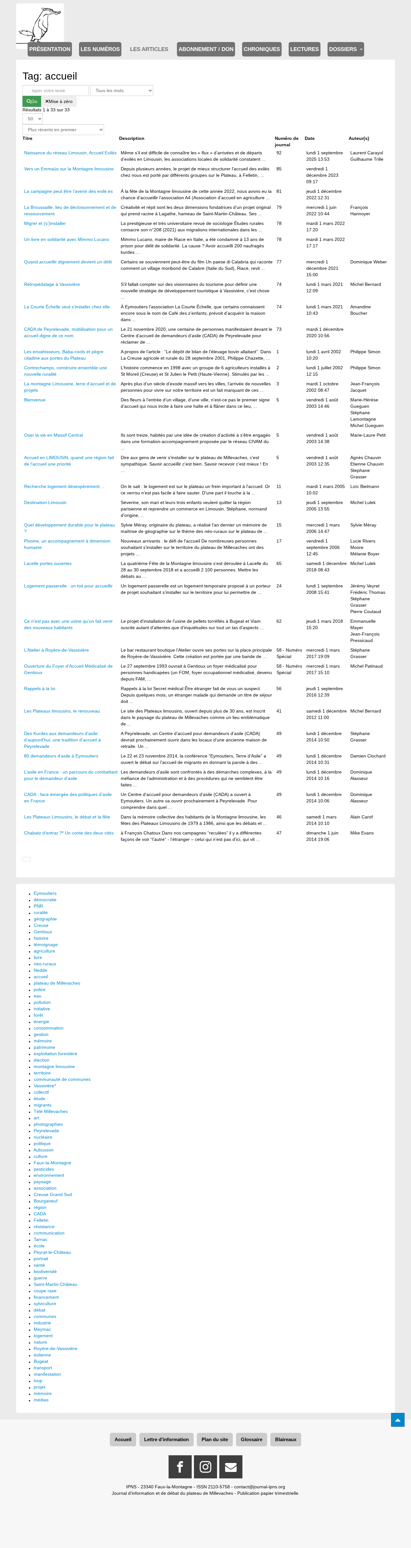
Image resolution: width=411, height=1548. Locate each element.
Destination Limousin (45, 502)
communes (45, 1316)
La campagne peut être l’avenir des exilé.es (68, 191)
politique (42, 1143)
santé (39, 1265)
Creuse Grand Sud (53, 1194)
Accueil (123, 1439)
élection (41, 1060)
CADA (40, 1213)
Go (34, 101)
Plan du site (215, 1439)
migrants (42, 1105)
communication (49, 1233)
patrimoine (44, 1047)
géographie (45, 918)
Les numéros (100, 49)
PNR (38, 906)
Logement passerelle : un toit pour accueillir (68, 585)
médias (41, 1399)
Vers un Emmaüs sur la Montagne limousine (69, 168)
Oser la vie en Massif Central (53, 435)
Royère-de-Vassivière (55, 1348)
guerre (40, 1277)
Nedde (40, 970)
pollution (42, 1002)
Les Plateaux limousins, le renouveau (62, 711)
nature (40, 1342)
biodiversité (45, 1271)
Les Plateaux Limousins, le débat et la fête (67, 816)
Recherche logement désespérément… (64, 486)
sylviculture (45, 1303)
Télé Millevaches (51, 1111)
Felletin (41, 1220)
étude (39, 1098)
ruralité (41, 912)
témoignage (46, 944)
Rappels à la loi (39, 688)
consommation (49, 1028)
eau (37, 995)
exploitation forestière (55, 1053)
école (39, 1245)
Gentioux (43, 931)
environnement (49, 1175)
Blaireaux (285, 1439)
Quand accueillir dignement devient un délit (68, 261)
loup (38, 1380)
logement (43, 1335)
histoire (41, 938)
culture (41, 1156)
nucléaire (43, 1137)
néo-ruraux (45, 963)
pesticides (44, 1169)
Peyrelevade (46, 1130)
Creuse (41, 925)
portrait (41, 1258)
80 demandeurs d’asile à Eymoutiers (61, 755)
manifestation (47, 1374)
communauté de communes (62, 1079)
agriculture (44, 951)
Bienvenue (35, 399)
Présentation (49, 49)
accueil (41, 976)
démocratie (45, 899)
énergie (41, 1021)
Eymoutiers (45, 893)
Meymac (42, 1329)
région (40, 1207)
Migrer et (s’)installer (45, 223)
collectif (41, 1092)
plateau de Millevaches (57, 983)
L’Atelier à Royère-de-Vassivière (56, 650)
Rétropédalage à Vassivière (52, 284)
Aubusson (43, 1149)
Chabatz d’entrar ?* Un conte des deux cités (69, 832)
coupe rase (45, 1290)
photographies (48, 1124)
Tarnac (41, 1239)
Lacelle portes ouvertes (48, 563)
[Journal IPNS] (40, 12)
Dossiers (343, 49)
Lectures (304, 49)
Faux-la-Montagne (52, 1162)
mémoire (43, 1040)
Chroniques (262, 49)
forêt (38, 1015)
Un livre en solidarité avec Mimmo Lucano (66, 239)
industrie (42, 1322)
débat (39, 1310)
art (36, 1117)
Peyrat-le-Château (52, 1252)
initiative (42, 1008)
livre (38, 957)
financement (46, 1297)
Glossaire (251, 1439)
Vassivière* (45, 1085)
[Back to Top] (398, 1420)
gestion (41, 1034)
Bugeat (41, 1361)
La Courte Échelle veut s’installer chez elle (67, 306)
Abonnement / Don (206, 49)
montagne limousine (54, 1066)
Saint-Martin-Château (55, 1284)
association (45, 1188)
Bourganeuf (45, 1200)
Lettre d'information (166, 1439)
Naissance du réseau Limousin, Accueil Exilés (70, 152)
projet (39, 1387)
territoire (42, 1072)
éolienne (42, 1354)
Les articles (149, 49)
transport (43, 1367)
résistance (44, 1226)
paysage (42, 1181)
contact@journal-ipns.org (259, 1486)
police (40, 989)
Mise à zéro (61, 101)
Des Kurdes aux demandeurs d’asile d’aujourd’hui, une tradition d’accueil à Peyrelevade (62, 740)
